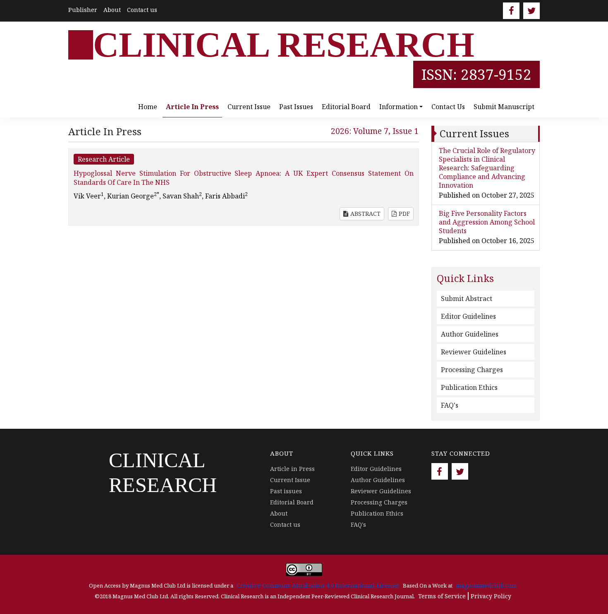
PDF (404, 213)
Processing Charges (472, 369)
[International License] (304, 569)
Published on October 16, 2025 (486, 240)
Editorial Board (346, 106)
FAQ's (449, 405)
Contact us (142, 10)
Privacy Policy (491, 596)
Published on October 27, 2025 (486, 195)
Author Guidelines (469, 334)
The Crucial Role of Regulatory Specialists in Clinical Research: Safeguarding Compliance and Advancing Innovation (487, 168)
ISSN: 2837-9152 (476, 74)
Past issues (296, 106)
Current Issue (248, 106)
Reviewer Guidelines (473, 351)
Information (398, 106)
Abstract (365, 213)
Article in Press (192, 106)
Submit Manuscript (504, 106)
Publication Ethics (469, 387)
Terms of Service (442, 596)
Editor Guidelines (468, 316)
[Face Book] (511, 10)
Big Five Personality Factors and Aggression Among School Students (487, 222)
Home (147, 106)
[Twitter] (531, 10)
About (112, 10)
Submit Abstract (466, 298)
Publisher (82, 10)
